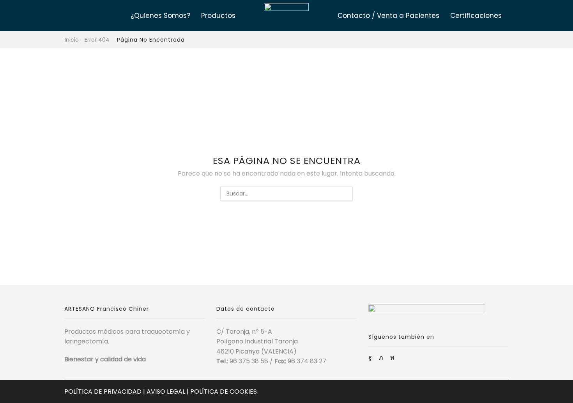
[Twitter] (381, 358)
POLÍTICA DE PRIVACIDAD (102, 391)
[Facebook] (370, 358)
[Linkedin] (392, 358)
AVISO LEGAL (166, 391)
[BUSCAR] (345, 194)
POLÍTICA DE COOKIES (223, 391)
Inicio (72, 40)
